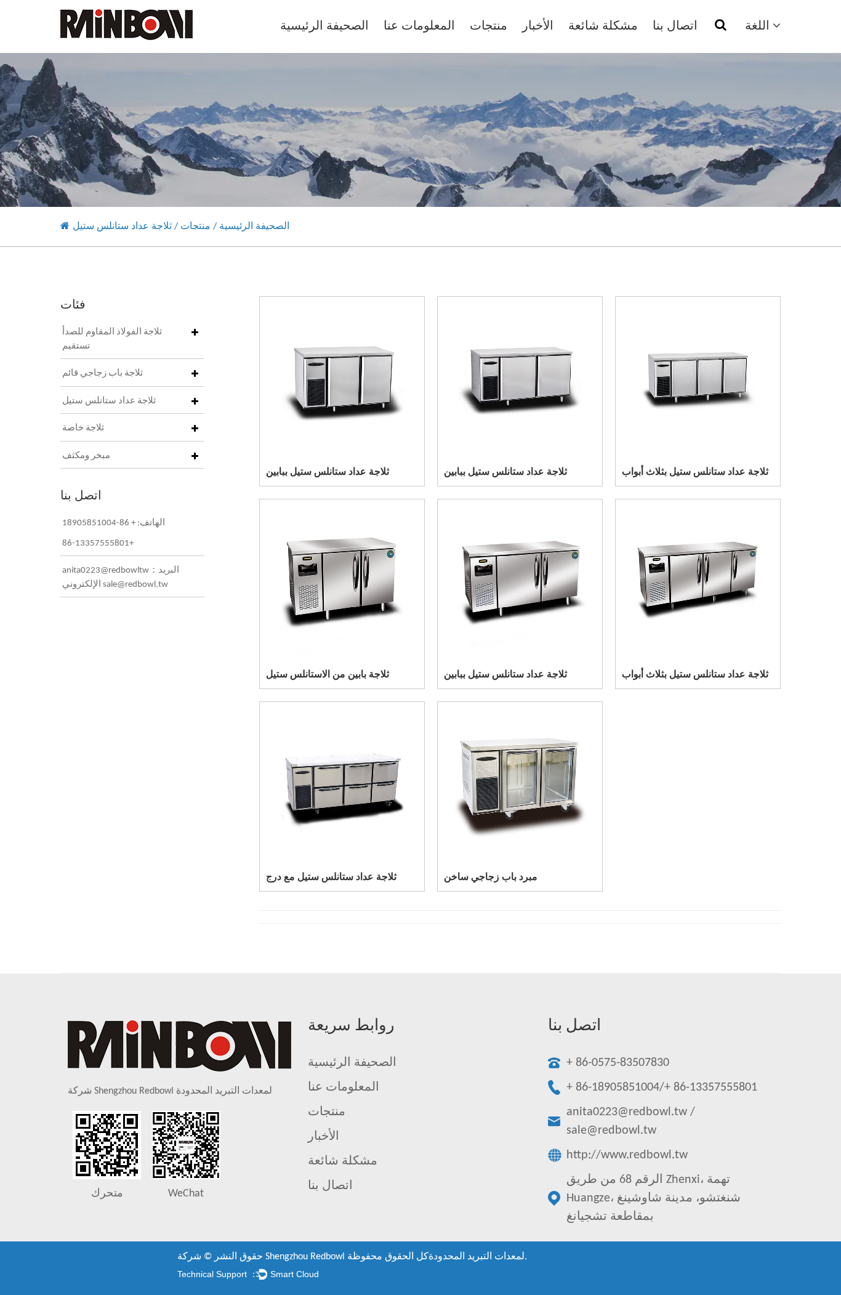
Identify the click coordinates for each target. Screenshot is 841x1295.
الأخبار (537, 26)
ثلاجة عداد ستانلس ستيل (109, 401)
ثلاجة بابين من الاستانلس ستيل (327, 675)
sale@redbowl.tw (611, 1130)
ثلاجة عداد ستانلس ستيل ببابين (327, 472)
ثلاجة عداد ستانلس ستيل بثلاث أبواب (695, 472)
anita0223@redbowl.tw (626, 1112)
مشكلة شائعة (603, 26)
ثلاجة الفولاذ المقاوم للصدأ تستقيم (112, 339)
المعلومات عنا (419, 26)
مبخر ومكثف (86, 456)
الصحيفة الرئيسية (324, 26)
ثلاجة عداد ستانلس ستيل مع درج (331, 877)
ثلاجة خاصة (83, 428)
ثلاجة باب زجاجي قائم (102, 373)
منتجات (488, 26)
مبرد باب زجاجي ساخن (490, 877)
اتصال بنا (675, 26)
